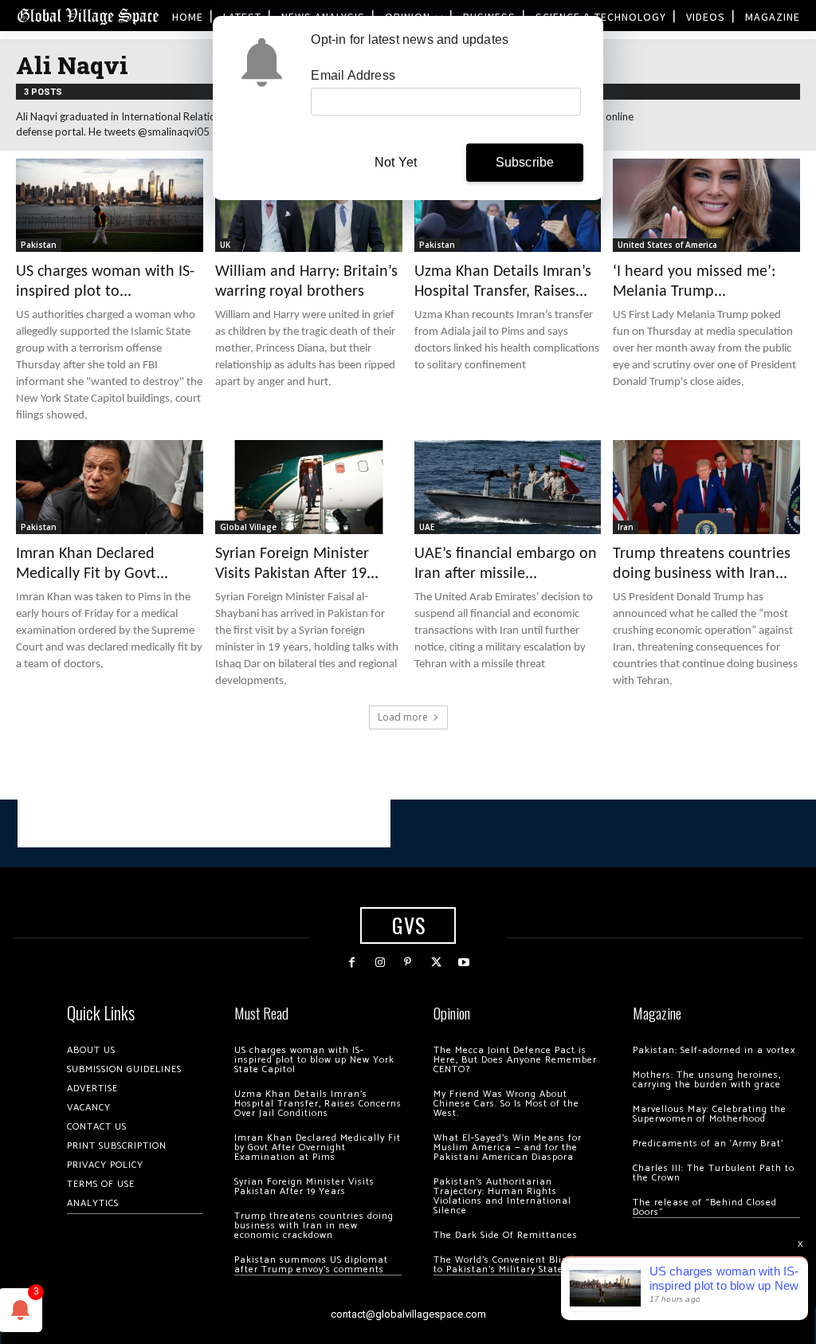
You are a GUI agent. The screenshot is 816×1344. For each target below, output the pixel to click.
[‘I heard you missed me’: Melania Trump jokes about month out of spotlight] (706, 205)
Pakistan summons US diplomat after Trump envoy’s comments (311, 1264)
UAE (426, 526)
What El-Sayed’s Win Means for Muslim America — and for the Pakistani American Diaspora (508, 1147)
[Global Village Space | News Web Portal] (87, 15)
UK (225, 244)
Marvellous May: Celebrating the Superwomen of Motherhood (710, 1114)
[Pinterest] (408, 963)
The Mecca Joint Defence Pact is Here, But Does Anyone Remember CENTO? (515, 1060)
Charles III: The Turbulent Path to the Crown (713, 1173)
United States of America (667, 244)
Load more (403, 717)
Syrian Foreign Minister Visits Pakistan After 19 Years (304, 1186)
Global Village (248, 526)
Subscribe (525, 162)
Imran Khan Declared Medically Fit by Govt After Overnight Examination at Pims (317, 1147)
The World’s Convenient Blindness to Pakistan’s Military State (514, 1264)
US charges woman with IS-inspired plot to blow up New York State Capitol (314, 1060)
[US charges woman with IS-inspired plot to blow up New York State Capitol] (109, 205)
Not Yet (396, 162)
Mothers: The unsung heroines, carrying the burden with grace (707, 1079)
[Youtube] (464, 963)
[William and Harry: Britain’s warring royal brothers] (308, 205)
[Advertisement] (204, 823)
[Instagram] (380, 963)
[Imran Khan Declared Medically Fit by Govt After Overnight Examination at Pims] (109, 486)
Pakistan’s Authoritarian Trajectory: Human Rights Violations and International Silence (502, 1196)
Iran (626, 526)
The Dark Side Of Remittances (506, 1235)
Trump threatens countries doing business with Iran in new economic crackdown (314, 1225)
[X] (436, 963)
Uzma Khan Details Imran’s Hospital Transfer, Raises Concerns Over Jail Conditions (318, 1104)
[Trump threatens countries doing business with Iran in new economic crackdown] (706, 486)
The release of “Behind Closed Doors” (705, 1207)
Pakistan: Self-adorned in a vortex (714, 1050)
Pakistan (39, 244)
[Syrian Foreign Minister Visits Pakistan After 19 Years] (308, 486)
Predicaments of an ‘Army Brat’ (708, 1143)
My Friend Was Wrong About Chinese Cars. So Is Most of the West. (506, 1104)
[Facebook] (352, 963)
